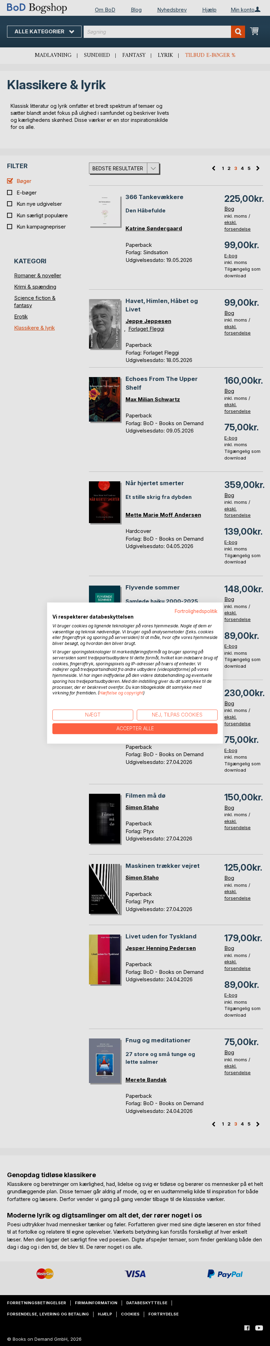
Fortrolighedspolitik (196, 611)
